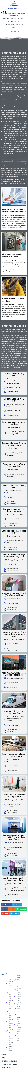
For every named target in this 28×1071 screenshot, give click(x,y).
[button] (6, 904)
